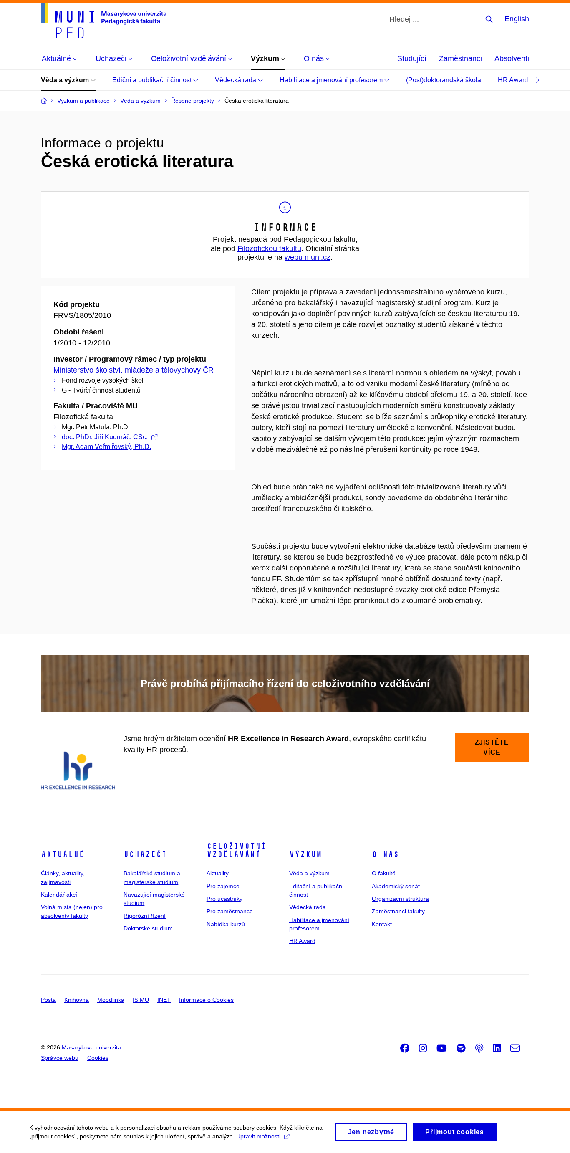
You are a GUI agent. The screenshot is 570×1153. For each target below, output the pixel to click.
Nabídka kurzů (226, 924)
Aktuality (218, 873)
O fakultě (384, 873)
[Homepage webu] (103, 20)
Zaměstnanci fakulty (398, 911)
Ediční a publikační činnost (152, 80)
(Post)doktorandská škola (443, 80)
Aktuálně (62, 854)
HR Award (514, 80)
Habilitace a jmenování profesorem (332, 80)
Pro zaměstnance (230, 911)
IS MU (141, 999)
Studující (411, 58)
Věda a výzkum (66, 80)
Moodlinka (110, 999)
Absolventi (511, 58)
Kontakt (382, 924)
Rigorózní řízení (145, 915)
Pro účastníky (224, 898)
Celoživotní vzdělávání (236, 850)
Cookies (97, 1057)
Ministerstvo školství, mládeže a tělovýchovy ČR (133, 370)
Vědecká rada (236, 80)
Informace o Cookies (206, 999)
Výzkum (305, 854)
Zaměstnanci (460, 58)
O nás (385, 854)
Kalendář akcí (59, 894)
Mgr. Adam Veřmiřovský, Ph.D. (106, 446)
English (516, 19)
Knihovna (76, 999)
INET (164, 999)
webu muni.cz (307, 257)
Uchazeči (145, 854)
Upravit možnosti (258, 1136)
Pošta (48, 999)
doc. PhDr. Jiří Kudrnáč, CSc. (105, 437)
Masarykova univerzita (91, 1047)
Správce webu (59, 1057)
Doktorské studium (148, 928)
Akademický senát (396, 886)
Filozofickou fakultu (269, 248)
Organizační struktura (400, 898)
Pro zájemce (223, 886)
